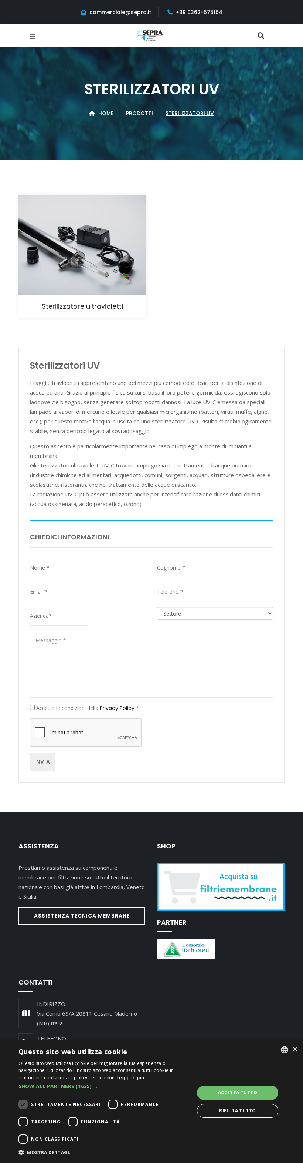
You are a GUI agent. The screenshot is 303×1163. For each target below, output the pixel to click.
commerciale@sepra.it (120, 12)
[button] (103, 1086)
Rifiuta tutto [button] (237, 1110)
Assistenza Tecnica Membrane (82, 915)
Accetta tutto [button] (237, 1092)
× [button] (294, 1049)
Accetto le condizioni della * (87, 708)
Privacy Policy (117, 708)
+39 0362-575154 (199, 12)
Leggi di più (130, 1078)
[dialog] (151, 1101)
